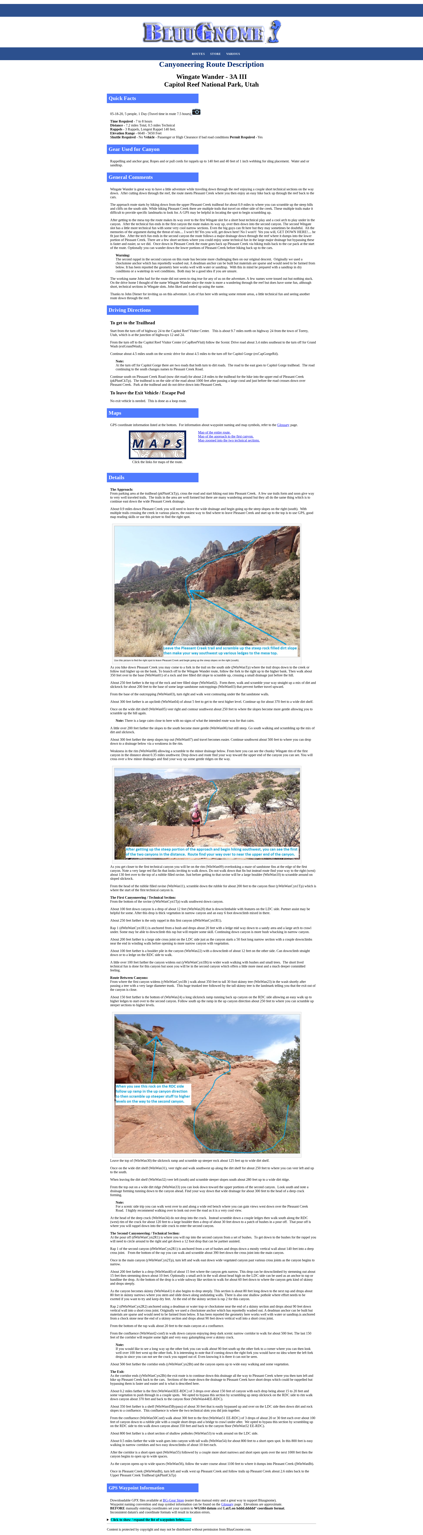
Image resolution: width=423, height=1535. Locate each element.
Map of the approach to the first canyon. (226, 436)
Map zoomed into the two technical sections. (229, 440)
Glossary (283, 425)
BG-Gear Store (173, 1500)
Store (215, 54)
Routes (198, 54)
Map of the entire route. (214, 432)
